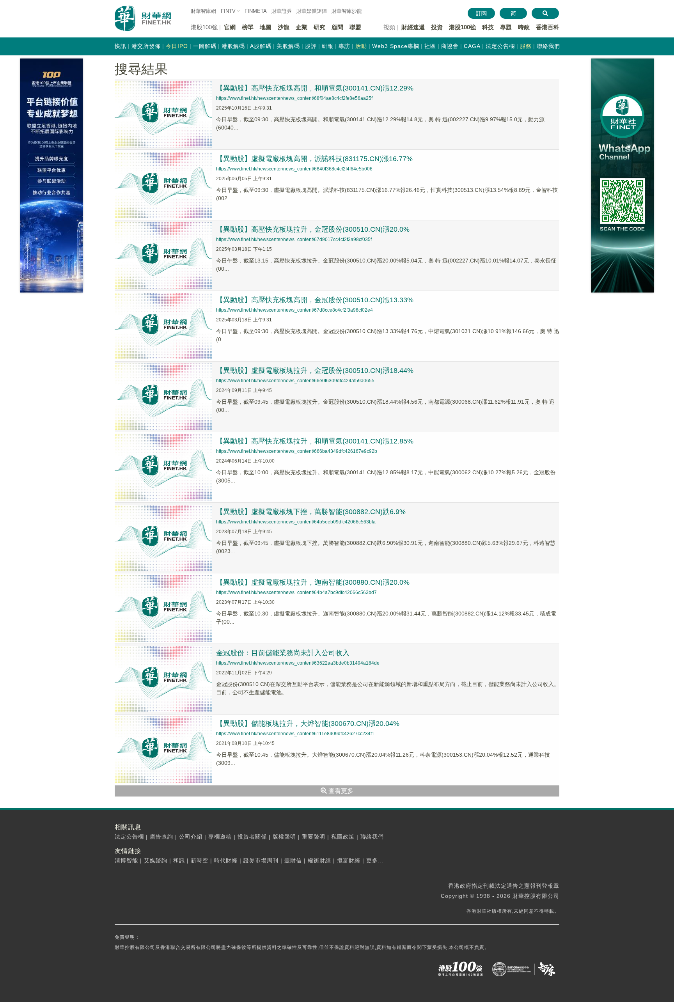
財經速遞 (413, 27)
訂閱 (481, 13)
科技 (488, 27)
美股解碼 (288, 46)
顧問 (337, 27)
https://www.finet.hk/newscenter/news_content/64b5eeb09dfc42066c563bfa (296, 522)
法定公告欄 (500, 46)
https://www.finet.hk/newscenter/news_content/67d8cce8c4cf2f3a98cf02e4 (294, 310)
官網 (230, 27)
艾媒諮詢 (155, 860)
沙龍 (283, 27)
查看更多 (340, 790)
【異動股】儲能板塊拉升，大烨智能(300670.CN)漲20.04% (307, 723)
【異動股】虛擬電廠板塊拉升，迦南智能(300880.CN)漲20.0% (313, 582)
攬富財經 (348, 860)
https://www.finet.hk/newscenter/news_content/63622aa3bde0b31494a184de (298, 663)
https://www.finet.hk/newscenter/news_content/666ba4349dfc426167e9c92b (296, 451)
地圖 (265, 27)
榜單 (248, 27)
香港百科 (547, 27)
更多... (375, 860)
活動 (361, 46)
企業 (301, 27)
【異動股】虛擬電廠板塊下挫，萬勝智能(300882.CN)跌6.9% (311, 512)
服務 (526, 46)
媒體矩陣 (311, 11)
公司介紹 (190, 837)
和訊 (179, 860)
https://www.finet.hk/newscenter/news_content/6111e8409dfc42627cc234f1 (295, 733)
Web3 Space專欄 (395, 46)
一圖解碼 (204, 46)
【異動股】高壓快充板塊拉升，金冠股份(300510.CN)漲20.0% (313, 229)
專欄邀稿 (220, 837)
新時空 (199, 860)
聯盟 (355, 27)
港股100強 (462, 27)
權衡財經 (319, 860)
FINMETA (256, 11)
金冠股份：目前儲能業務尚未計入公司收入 (282, 653)
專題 (506, 27)
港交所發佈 (146, 46)
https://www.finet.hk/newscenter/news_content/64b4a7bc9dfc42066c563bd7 (296, 592)
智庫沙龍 (347, 11)
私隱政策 (343, 837)
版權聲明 (284, 837)
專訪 (344, 46)
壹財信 (293, 860)
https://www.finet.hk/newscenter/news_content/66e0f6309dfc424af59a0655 (295, 380)
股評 (311, 46)
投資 (437, 27)
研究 (319, 27)
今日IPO (177, 46)
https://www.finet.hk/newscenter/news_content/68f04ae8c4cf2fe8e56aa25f (294, 98)
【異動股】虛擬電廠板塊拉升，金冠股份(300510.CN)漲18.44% (314, 370)
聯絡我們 (548, 46)
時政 (524, 27)
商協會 (450, 46)
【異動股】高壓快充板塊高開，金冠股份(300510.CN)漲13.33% (314, 300)
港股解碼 (233, 46)
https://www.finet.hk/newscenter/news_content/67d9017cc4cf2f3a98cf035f (294, 239)
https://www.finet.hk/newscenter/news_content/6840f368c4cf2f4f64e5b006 (294, 169)
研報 (327, 46)
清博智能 (126, 860)
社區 (430, 46)
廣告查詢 (161, 837)
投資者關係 (252, 837)
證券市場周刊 (260, 860)
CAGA (472, 46)
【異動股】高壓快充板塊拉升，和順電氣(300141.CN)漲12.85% (314, 441)
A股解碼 (260, 46)
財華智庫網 (203, 11)
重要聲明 (313, 837)
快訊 (120, 46)
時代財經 (226, 860)
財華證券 (281, 11)
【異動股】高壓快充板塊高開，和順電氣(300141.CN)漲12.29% (314, 88)
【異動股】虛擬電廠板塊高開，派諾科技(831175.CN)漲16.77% (314, 159)
